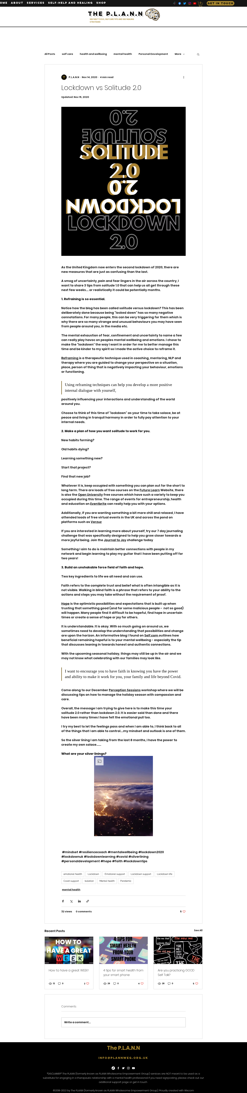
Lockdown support (141, 874)
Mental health (107, 881)
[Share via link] (87, 901)
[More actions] (184, 77)
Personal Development (153, 54)
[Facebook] (179, 3)
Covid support (71, 881)
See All (198, 930)
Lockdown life (164, 874)
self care (67, 54)
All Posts (50, 54)
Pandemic (125, 881)
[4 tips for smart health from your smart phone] (123, 950)
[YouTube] (194, 3)
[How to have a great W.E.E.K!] (69, 950)
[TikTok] (174, 3)
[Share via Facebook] (63, 901)
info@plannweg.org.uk (123, 1058)
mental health (123, 54)
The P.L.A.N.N (123, 1048)
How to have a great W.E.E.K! (69, 970)
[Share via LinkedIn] (79, 901)
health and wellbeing (93, 54)
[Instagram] (189, 3)
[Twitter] (184, 3)
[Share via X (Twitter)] (71, 901)
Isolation (89, 881)
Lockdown (93, 874)
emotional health (73, 874)
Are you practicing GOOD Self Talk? (176, 972)
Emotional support (115, 874)
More (178, 54)
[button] (201, 4)
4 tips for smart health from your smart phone (123, 972)
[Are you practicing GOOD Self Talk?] (178, 950)
